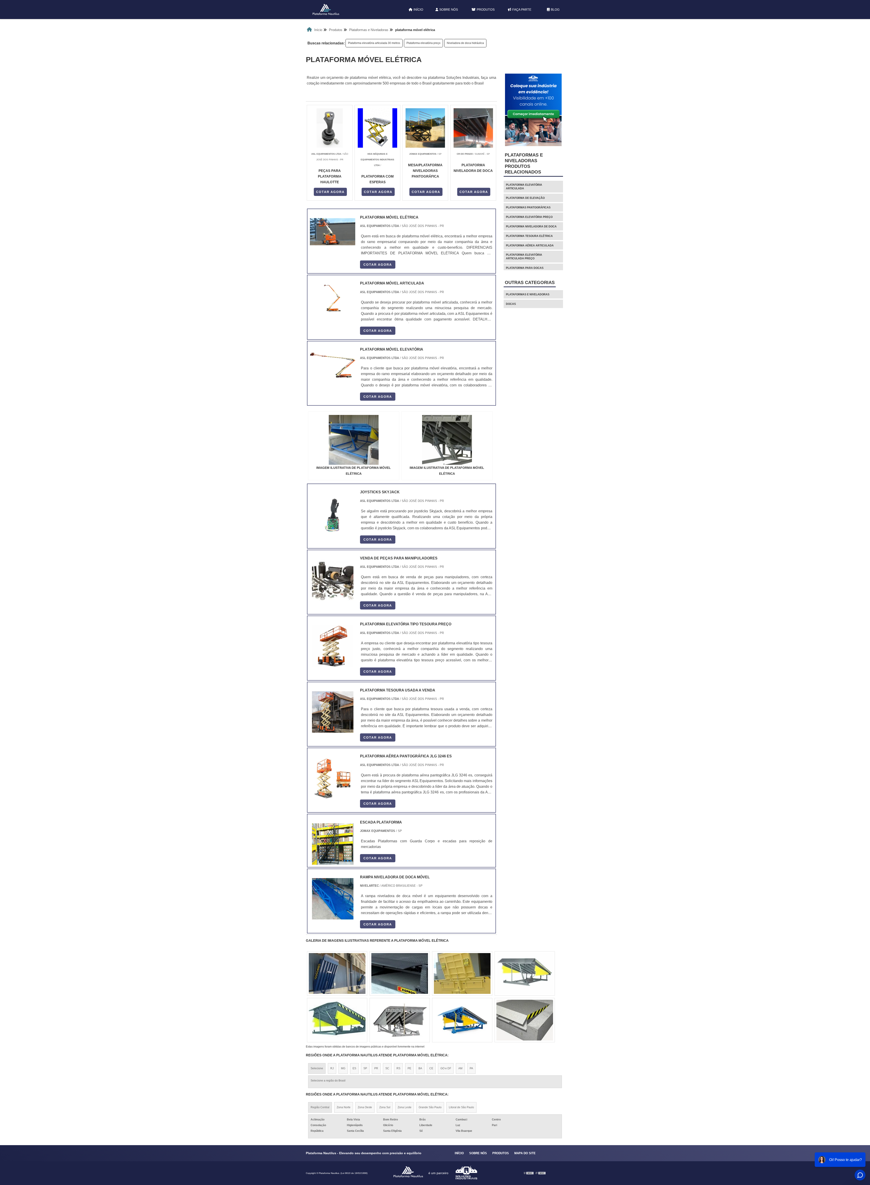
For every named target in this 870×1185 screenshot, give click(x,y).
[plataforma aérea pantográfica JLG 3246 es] (332, 778)
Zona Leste (404, 1107)
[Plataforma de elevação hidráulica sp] (462, 973)
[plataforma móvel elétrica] (354, 440)
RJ (332, 1068)
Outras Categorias (530, 282)
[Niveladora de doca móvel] (462, 1020)
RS (398, 1068)
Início (418, 9)
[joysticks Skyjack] (332, 514)
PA (471, 1068)
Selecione (317, 1068)
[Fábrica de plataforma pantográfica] (524, 1020)
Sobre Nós (448, 9)
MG (343, 1068)
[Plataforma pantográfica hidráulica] (399, 1020)
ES (354, 1068)
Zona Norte (343, 1107)
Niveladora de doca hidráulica (465, 43)
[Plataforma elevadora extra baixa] (337, 1020)
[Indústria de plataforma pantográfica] (399, 973)
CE (431, 1068)
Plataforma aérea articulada (530, 245)
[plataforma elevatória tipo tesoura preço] (332, 646)
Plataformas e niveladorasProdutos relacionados (524, 163)
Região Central (320, 1107)
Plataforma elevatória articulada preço (524, 256)
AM (460, 1068)
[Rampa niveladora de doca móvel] (332, 899)
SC (387, 1068)
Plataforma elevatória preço (423, 43)
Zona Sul (384, 1107)
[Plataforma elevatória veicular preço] (337, 973)
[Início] (326, 9)
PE (409, 1068)
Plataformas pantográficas (528, 207)
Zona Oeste (365, 1107)
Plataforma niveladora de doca (531, 226)
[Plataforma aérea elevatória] (524, 973)
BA (420, 1068)
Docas (511, 304)
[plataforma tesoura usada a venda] (332, 712)
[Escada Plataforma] (332, 844)
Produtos (486, 9)
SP (365, 1068)
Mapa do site (525, 1153)
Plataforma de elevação (525, 198)
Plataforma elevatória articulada (524, 186)
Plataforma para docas (525, 268)
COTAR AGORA (330, 192)
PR (376, 1068)
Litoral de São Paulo (461, 1107)
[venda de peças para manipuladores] (332, 580)
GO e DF (445, 1068)
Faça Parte (521, 9)
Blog (555, 9)
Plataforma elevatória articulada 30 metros (374, 43)
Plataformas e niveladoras (527, 294)
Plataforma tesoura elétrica (529, 236)
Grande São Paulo (430, 1107)
